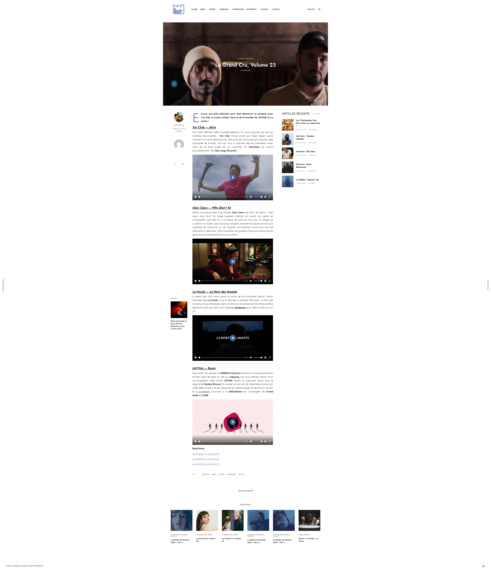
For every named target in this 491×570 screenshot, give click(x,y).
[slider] (220, 197)
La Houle (222, 474)
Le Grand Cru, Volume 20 (205, 463)
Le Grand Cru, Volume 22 (205, 453)
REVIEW (307, 535)
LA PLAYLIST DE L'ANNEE (179, 535)
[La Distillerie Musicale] (179, 9)
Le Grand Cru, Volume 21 (205, 458)
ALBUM (301, 535)
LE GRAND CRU (243, 58)
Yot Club (241, 474)
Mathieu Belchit (179, 125)
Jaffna (214, 474)
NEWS (251, 58)
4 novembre (203, 391)
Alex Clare (205, 474)
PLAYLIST (174, 536)
